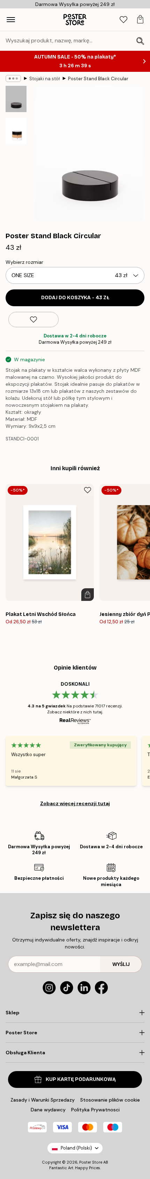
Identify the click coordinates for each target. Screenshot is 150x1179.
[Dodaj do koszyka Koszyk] (87, 594)
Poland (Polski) (76, 1148)
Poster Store (90, 1162)
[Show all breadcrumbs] (13, 78)
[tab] (123, 20)
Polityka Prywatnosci (95, 1109)
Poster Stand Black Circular (98, 79)
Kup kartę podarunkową (81, 1079)
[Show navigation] (11, 19)
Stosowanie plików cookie (110, 1100)
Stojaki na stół (44, 79)
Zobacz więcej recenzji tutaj (75, 803)
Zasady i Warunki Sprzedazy (42, 1100)
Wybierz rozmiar (24, 262)
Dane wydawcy (48, 1109)
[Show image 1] (16, 99)
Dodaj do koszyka (75, 298)
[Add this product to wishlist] (33, 319)
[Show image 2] (16, 131)
